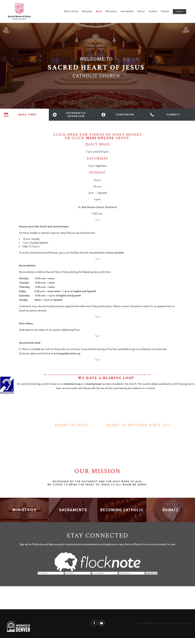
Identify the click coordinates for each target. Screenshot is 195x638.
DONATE (179, 11)
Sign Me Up (151, 573)
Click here (25, 329)
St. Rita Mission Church (91, 207)
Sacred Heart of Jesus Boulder (106, 252)
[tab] (24, 115)
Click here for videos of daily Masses (97, 134)
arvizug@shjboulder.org (67, 353)
